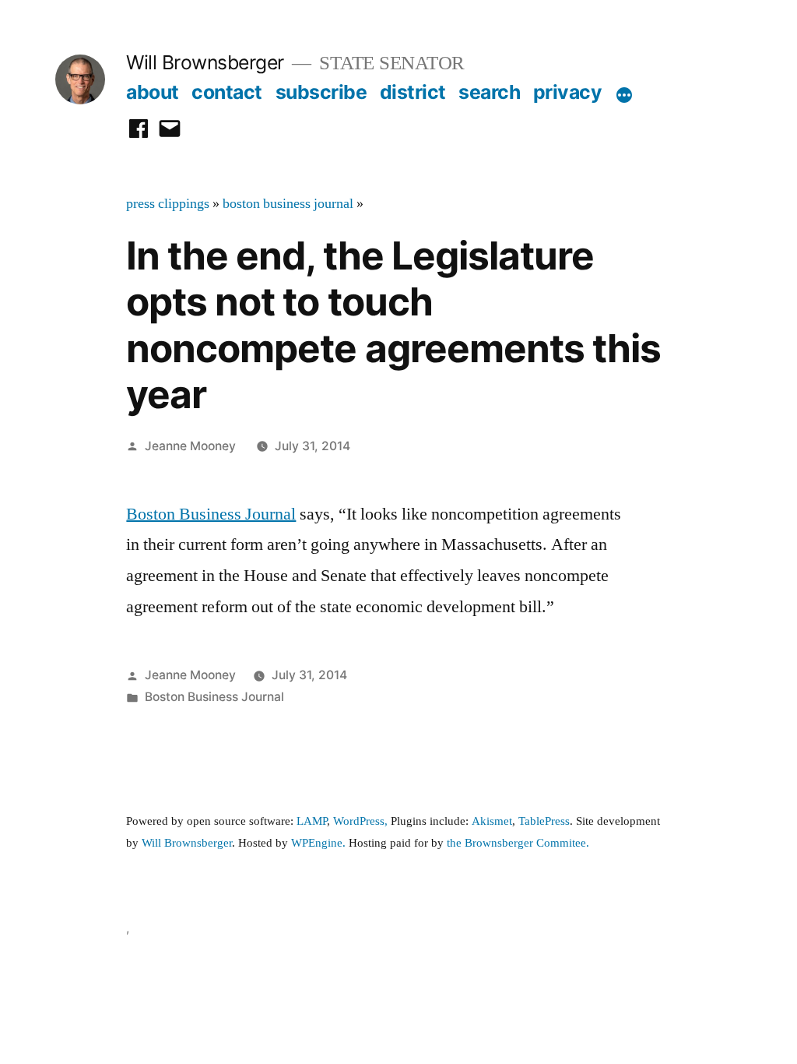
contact (226, 92)
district (413, 92)
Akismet (492, 821)
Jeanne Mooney (190, 446)
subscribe (321, 92)
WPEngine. (320, 843)
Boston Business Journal (211, 514)
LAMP (312, 821)
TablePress (544, 821)
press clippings (167, 204)
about (152, 92)
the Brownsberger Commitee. (518, 843)
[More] (624, 95)
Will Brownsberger (205, 62)
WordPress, (360, 821)
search (489, 92)
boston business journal (288, 204)
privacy (567, 92)
